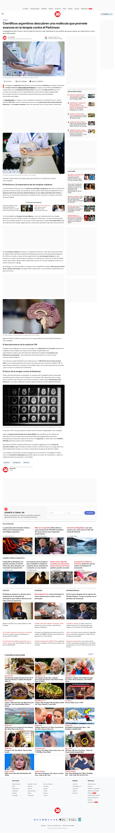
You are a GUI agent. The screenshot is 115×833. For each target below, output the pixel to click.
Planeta (45, 791)
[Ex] (40, 820)
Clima (13, 786)
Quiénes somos (92, 784)
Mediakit (92, 793)
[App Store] (63, 819)
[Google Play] (73, 819)
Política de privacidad (93, 791)
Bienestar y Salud (32, 784)
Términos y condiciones (94, 788)
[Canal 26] (57, 811)
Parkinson (26, 462)
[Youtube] (43, 820)
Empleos (90, 800)
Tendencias (31, 795)
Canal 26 (12, 37)
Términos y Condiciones (54, 825)
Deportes (30, 786)
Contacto (90, 786)
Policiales (14, 793)
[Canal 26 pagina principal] (57, 16)
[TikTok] (48, 820)
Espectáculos (15, 788)
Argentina (6, 462)
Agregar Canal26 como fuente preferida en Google (55, 37)
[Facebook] (35, 820)
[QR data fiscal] (79, 821)
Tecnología (15, 795)
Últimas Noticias (16, 784)
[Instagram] (37, 820)
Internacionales (72, 590)
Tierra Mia (75, 788)
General (5, 20)
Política (6, 590)
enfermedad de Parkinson (27, 88)
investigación (9, 100)
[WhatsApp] (51, 820)
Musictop (75, 793)
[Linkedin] (46, 820)
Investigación (16, 462)
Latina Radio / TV (77, 786)
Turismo (45, 795)
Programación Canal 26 (94, 795)
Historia (45, 788)
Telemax (75, 791)
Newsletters (92, 802)
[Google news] (57, 820)
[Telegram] (54, 820)
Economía (38, 590)
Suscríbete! (90, 513)
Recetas (45, 793)
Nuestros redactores (93, 797)
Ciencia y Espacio (47, 784)
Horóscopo (15, 791)
